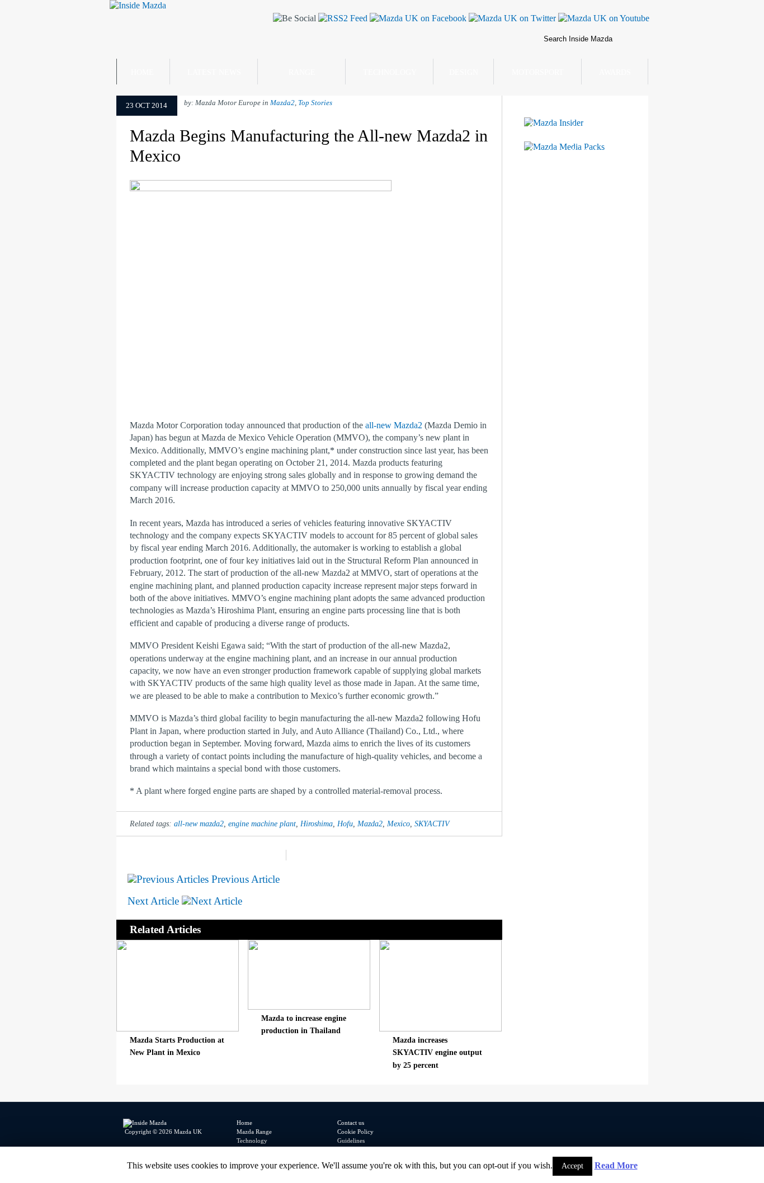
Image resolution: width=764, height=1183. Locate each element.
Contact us (350, 1122)
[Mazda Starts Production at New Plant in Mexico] (177, 1028)
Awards (615, 72)
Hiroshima (316, 823)
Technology (390, 72)
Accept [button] (572, 1166)
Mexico (398, 823)
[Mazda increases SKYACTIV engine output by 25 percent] (440, 1028)
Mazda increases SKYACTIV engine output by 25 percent (437, 1052)
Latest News (214, 72)
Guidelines (351, 1140)
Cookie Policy (355, 1131)
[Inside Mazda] (138, 5)
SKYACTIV (432, 823)
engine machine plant (262, 823)
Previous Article (244, 879)
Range (302, 72)
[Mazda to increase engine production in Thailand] (309, 1006)
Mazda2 (282, 103)
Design (463, 72)
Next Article (155, 901)
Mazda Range (254, 1131)
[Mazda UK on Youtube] (602, 18)
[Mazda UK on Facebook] (416, 18)
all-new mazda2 (199, 823)
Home (142, 72)
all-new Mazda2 (395, 425)
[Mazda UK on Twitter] (511, 18)
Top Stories (315, 103)
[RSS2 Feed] (341, 18)
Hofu (345, 823)
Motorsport (538, 72)
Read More (616, 1165)
